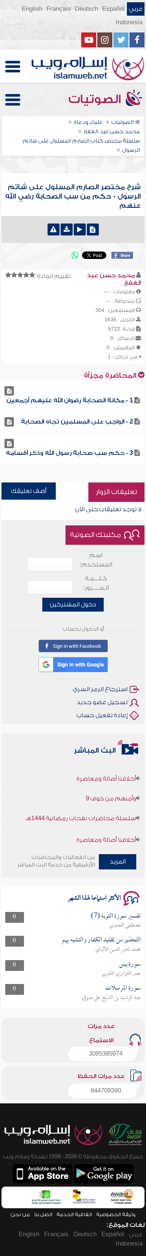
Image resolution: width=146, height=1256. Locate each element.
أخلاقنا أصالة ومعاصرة (106, 772)
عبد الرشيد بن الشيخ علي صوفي (111, 998)
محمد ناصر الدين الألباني (118, 950)
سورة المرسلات (123, 988)
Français (58, 9)
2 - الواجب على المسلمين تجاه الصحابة (77, 421)
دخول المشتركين (73, 604)
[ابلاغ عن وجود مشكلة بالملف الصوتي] (54, 229)
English (32, 9)
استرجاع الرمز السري (100, 689)
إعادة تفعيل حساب (102, 715)
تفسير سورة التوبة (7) (116, 916)
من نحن (20, 1214)
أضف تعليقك (28, 491)
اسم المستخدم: (96, 560)
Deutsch (86, 9)
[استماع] (80, 229)
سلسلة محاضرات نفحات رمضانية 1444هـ (80, 812)
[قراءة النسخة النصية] (93, 229)
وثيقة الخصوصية (116, 1214)
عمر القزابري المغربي (121, 974)
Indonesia (129, 22)
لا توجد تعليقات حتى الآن (108, 509)
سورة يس (130, 964)
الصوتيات (96, 99)
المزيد (118, 861)
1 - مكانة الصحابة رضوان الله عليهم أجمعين (69, 400)
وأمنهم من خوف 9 (111, 792)
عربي (136, 9)
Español (113, 9)
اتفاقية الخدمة (74, 1214)
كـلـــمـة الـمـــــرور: (96, 583)
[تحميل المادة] (67, 229)
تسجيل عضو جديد (102, 702)
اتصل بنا (43, 1214)
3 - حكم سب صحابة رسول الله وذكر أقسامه (69, 453)
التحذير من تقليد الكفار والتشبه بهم (101, 940)
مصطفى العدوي (125, 925)
